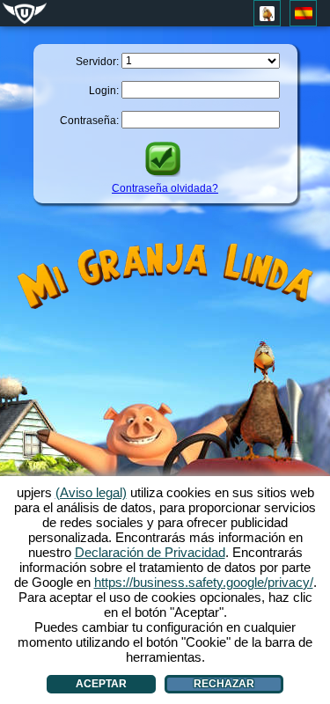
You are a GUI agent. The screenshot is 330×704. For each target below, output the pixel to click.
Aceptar (101, 684)
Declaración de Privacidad (150, 552)
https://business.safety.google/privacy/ (203, 582)
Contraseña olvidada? (165, 188)
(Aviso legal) (91, 492)
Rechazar (224, 684)
